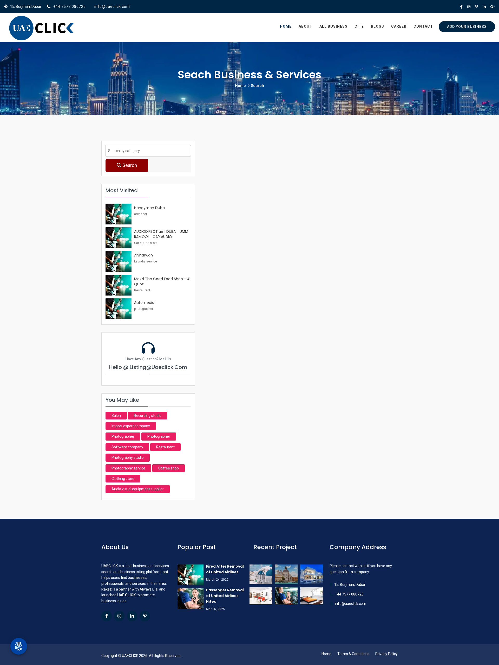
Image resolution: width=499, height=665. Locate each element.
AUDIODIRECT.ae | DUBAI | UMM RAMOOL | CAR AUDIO (161, 234)
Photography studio (127, 457)
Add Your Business (467, 26)
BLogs (377, 26)
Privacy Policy (386, 654)
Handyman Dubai (150, 207)
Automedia (144, 302)
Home (286, 26)
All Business (333, 26)
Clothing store (122, 478)
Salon (116, 415)
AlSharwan (143, 255)
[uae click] (41, 28)
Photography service (128, 468)
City (359, 26)
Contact (423, 26)
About (305, 26)
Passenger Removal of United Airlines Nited (225, 595)
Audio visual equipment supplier (137, 489)
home (240, 85)
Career (398, 26)
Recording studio (147, 415)
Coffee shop (168, 468)
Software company (127, 447)
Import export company (130, 426)
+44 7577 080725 (69, 6)
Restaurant (165, 447)
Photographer (122, 436)
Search (129, 165)
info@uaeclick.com (112, 6)
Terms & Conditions (353, 654)
